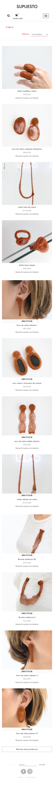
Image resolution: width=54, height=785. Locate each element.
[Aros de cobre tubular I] (27, 301)
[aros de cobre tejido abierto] (27, 417)
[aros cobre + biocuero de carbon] (27, 359)
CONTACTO (31, 777)
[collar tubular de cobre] (27, 475)
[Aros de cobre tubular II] (27, 651)
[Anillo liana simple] (27, 241)
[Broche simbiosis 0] (27, 593)
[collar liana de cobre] (27, 183)
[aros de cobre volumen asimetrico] (27, 125)
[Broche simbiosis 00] (27, 535)
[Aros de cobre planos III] (27, 709)
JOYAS (20, 777)
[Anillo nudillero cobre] (27, 67)
